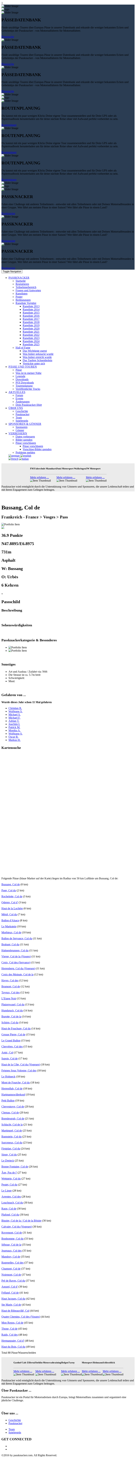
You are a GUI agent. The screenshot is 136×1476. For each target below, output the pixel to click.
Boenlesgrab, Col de (12, 1118)
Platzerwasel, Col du (12, 1004)
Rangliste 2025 (31, 344)
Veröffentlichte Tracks (28, 388)
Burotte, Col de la (11, 1016)
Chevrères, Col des (12, 1046)
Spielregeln (22, 420)
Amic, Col (7, 1052)
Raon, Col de (8, 1208)
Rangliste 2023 (31, 338)
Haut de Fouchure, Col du (16, 1028)
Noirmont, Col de (11, 1274)
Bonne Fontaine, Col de (14, 1166)
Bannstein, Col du (11, 1136)
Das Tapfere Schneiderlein (37, 360)
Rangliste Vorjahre (26, 303)
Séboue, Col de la (11, 1244)
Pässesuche (7, 36)
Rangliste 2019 (31, 325)
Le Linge (6, 1190)
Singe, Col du (9, 1154)
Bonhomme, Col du (12, 1238)
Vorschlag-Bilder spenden (37, 449)
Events (19, 398)
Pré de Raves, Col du (13, 1280)
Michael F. (14, 717)
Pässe (19, 369)
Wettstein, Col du (11, 1178)
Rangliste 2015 (31, 312)
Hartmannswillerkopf (13, 1094)
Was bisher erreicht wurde (37, 357)
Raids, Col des (9, 1334)
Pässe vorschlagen (26, 442)
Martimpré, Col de (11, 1130)
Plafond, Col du (10, 1214)
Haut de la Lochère (12, 908)
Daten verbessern (25, 436)
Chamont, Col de (11, 1268)
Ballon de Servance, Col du (16, 938)
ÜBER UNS (15, 407)
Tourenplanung (24, 385)
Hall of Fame (23, 347)
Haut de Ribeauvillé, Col (15, 1310)
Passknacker (8, 213)
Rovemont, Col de (11, 1232)
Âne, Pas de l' (9, 1172)
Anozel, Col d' (9, 1286)
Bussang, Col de (10, 884)
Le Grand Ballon (10, 1040)
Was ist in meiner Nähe (28, 373)
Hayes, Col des (9, 980)
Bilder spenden (24, 439)
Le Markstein (8, 926)
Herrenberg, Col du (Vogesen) (18, 968)
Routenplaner (8, 124)
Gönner (20, 430)
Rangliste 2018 (31, 322)
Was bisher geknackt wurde (38, 353)
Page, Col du (8, 890)
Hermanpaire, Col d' (12, 1340)
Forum (19, 395)
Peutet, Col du (9, 1184)
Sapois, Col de (9, 1058)
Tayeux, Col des (10, 992)
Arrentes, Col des (11, 1196)
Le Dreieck (7, 1160)
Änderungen (23, 401)
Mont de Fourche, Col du (15, 1082)
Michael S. (14, 714)
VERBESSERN (17, 433)
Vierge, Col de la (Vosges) (16, 956)
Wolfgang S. (15, 711)
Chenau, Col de (10, 1112)
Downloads (22, 379)
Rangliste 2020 (31, 328)
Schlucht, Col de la (12, 1124)
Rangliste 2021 (31, 331)
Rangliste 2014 (31, 309)
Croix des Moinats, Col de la (17, 974)
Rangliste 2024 (31, 341)
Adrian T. (13, 720)
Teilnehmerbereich (26, 287)
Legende (20, 376)
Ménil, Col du (9, 914)
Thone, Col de (9, 1328)
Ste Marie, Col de (11, 1304)
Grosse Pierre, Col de (13, 1034)
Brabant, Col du (10, 944)
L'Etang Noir (8, 998)
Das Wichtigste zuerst (35, 350)
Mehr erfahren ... (39, 477)
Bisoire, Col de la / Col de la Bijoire (21, 1220)
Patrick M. (14, 727)
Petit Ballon (8, 1100)
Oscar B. (13, 736)
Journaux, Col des (11, 1250)
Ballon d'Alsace (10, 920)
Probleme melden (25, 452)
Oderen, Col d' (9, 902)
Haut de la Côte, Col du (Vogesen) (20, 1064)
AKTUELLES (16, 392)
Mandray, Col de (10, 1256)
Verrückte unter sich (34, 363)
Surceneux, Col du (11, 1142)
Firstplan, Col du (10, 1148)
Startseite (21, 280)
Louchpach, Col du (12, 1202)
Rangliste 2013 (31, 306)
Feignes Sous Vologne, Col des (18, 1070)
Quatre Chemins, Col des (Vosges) (20, 1316)
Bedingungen (23, 299)
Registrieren (22, 284)
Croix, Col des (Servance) (15, 962)
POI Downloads (25, 382)
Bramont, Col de (10, 986)
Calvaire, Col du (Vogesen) (16, 1226)
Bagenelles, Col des (12, 1262)
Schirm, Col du (9, 1022)
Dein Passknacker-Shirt (29, 404)
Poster (19, 296)
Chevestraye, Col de (12, 1106)
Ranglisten (21, 293)
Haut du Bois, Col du (13, 1346)
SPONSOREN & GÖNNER (24, 423)
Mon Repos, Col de (12, 1322)
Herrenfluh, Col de (11, 1088)
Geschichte (22, 411)
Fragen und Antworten (28, 290)
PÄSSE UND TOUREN (22, 366)
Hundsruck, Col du (12, 1010)
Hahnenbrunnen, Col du (15, 950)
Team (19, 417)
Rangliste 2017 (31, 318)
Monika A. (14, 730)
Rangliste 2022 (31, 334)
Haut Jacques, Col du (13, 1298)
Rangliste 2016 (31, 315)
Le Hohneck (8, 1076)
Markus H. (14, 739)
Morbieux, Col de (11, 932)
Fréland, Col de (10, 1292)
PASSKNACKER (18, 277)
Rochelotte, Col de (11, 896)
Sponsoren (21, 427)
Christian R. (15, 708)
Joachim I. (14, 724)
